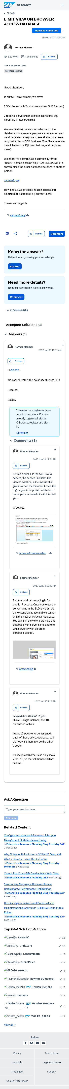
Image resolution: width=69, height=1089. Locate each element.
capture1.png (11, 180)
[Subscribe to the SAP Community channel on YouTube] (37, 1043)
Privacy (17, 1053)
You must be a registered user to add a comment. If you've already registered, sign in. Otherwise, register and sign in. (33, 418)
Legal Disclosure (52, 1062)
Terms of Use (52, 1053)
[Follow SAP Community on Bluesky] (31, 1043)
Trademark (17, 1071)
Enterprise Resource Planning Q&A (27, 877)
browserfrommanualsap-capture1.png (41, 553)
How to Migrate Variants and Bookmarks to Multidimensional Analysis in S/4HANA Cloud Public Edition (33, 908)
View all (8, 1024)
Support (51, 1071)
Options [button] (62, 31)
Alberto (15, 369)
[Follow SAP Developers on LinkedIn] (43, 1043)
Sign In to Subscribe (46, 30)
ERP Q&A (11, 13)
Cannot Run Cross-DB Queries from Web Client (31, 873)
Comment (57, 233)
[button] (43, 57)
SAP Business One (13, 71)
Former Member (24, 47)
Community (24, 5)
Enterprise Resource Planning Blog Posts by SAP (35, 844)
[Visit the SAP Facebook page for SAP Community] (25, 1043)
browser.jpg (26, 669)
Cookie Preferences (17, 1081)
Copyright (17, 1062)
